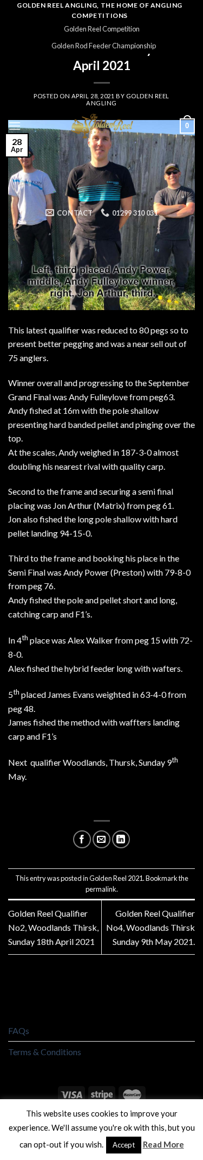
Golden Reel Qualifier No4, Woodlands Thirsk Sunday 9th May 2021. (150, 927)
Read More (163, 1144)
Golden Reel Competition (102, 28)
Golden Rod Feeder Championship (103, 45)
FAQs (18, 1030)
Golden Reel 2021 (116, 878)
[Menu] (14, 125)
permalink (101, 889)
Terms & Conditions (44, 1051)
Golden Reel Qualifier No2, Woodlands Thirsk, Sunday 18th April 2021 (53, 927)
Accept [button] (124, 1144)
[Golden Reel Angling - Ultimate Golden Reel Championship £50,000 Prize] (101, 126)
